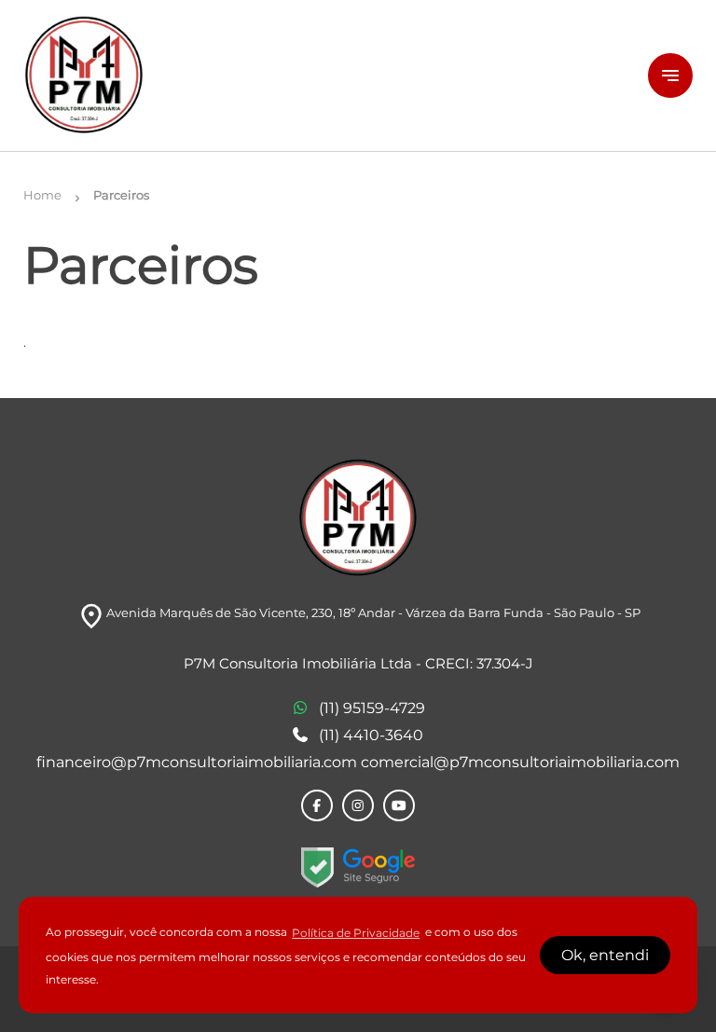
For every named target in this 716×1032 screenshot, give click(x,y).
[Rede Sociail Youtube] (399, 805)
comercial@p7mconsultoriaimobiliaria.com (520, 762)
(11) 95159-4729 (372, 708)
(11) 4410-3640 (371, 735)
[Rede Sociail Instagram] (358, 805)
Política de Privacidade (356, 933)
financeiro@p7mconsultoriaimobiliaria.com (198, 762)
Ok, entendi (605, 955)
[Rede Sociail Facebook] (317, 805)
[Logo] (324, 75)
